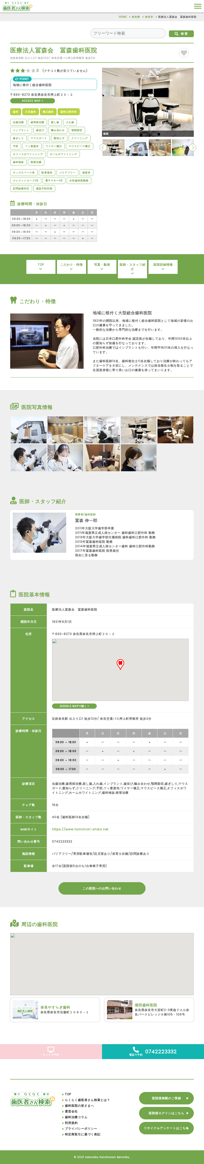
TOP (41, 264)
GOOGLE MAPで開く (74, 706)
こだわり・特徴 (71, 264)
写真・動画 (102, 264)
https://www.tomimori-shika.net (80, 829)
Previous (103, 147)
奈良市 (149, 17)
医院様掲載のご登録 (166, 1098)
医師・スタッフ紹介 (133, 266)
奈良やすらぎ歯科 (55, 1007)
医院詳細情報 (163, 264)
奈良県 (136, 17)
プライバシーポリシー (81, 1128)
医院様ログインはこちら (166, 1113)
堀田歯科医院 (146, 1005)
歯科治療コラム (76, 1117)
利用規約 (71, 1123)
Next (192, 147)
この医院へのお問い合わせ (102, 888)
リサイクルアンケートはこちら (166, 1128)
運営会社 (71, 1111)
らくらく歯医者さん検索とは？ (87, 1100)
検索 (184, 33)
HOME (123, 17)
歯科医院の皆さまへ (79, 1105)
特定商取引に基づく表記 (83, 1134)
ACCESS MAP (32, 101)
